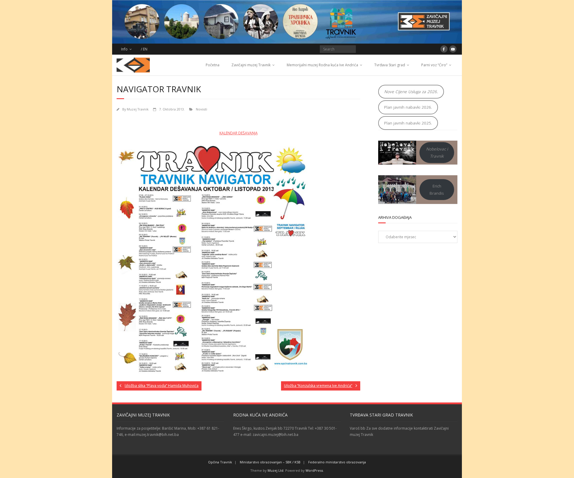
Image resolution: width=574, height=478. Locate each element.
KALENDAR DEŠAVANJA (238, 133)
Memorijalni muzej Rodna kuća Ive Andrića (322, 64)
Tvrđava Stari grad (389, 64)
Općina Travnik (220, 462)
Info (124, 49)
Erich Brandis (437, 189)
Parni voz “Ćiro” (434, 64)
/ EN (144, 49)
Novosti (201, 109)
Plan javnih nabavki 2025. (408, 123)
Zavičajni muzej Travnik (251, 64)
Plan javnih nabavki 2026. (408, 107)
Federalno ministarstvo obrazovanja (337, 462)
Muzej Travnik (138, 109)
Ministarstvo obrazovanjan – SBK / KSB (270, 462)
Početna (212, 64)
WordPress (314, 470)
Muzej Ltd (275, 470)
